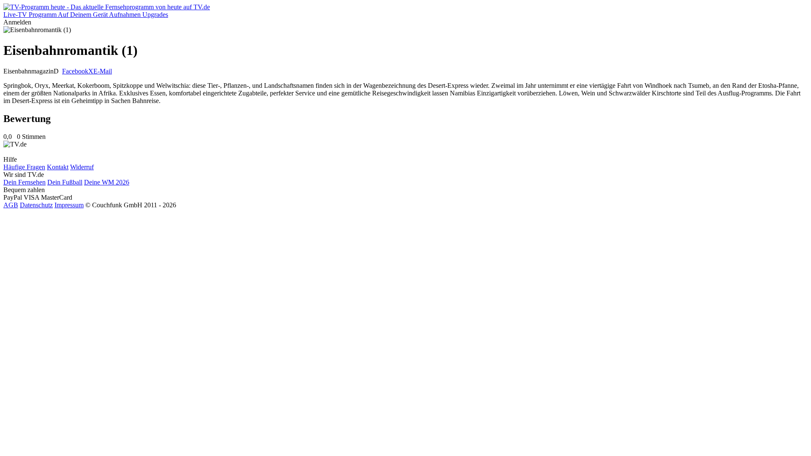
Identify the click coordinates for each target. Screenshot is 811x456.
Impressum (69, 205)
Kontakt (57, 167)
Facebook (75, 71)
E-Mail (102, 71)
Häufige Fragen (24, 167)
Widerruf (82, 167)
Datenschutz (36, 205)
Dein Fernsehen (24, 182)
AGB (10, 205)
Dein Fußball (64, 182)
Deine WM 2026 (106, 182)
